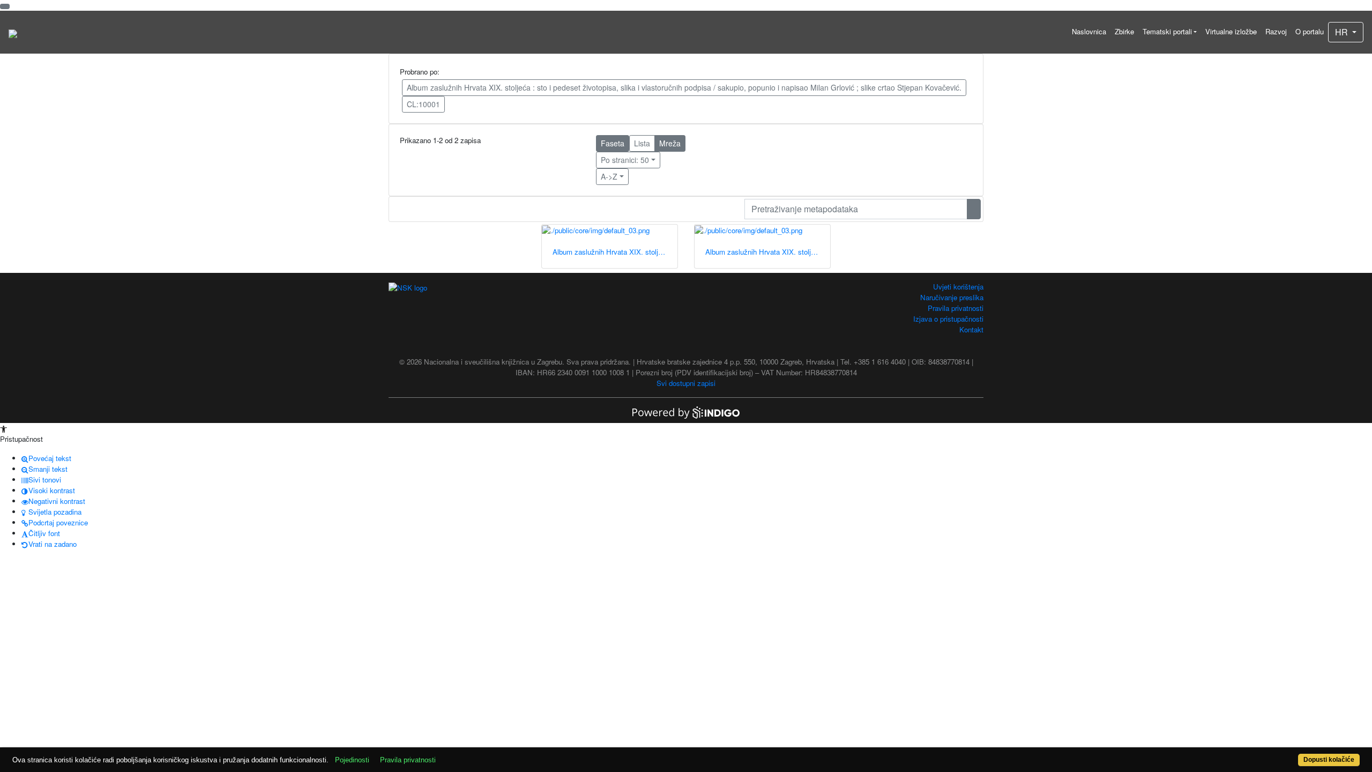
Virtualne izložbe (1231, 31)
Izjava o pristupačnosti (948, 319)
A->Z (609, 176)
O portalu (1309, 31)
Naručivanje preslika (951, 297)
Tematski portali (1167, 31)
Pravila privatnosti (955, 308)
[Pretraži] (974, 209)
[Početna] (13, 32)
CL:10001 (423, 104)
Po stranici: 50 (625, 159)
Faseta (612, 143)
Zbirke (1124, 31)
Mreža (670, 143)
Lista (642, 143)
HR (1342, 32)
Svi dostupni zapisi (686, 383)
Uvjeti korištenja (958, 286)
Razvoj (1276, 31)
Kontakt (971, 329)
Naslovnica (1089, 31)
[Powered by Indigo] (686, 411)
